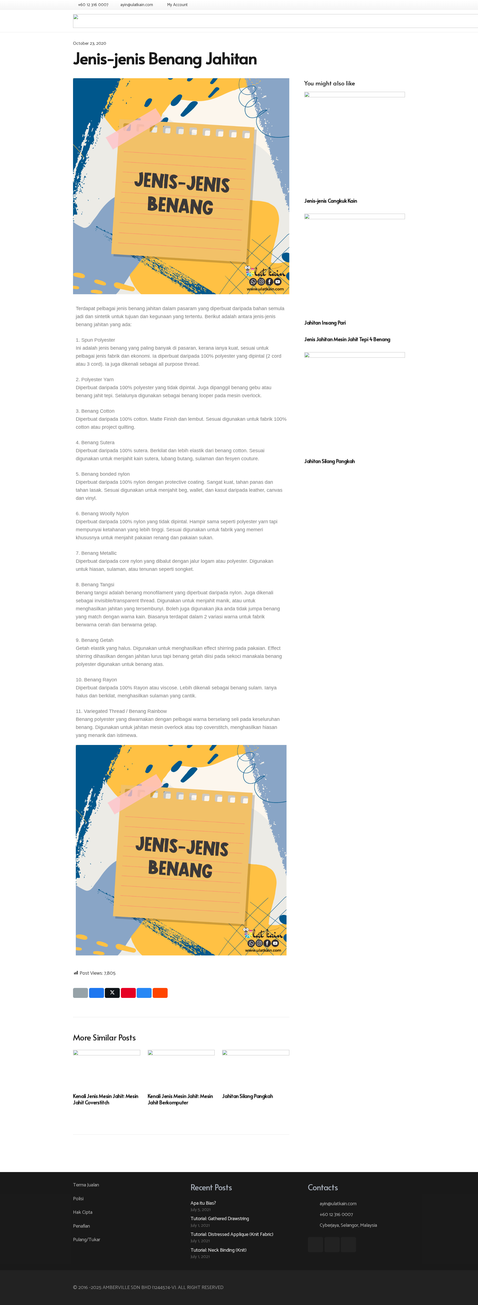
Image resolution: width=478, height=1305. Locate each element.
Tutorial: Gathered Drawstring (220, 1219)
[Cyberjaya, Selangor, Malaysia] (314, 1225)
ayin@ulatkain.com (338, 1204)
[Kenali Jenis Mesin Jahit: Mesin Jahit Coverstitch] (106, 1068)
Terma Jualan (86, 1185)
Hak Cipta (82, 1212)
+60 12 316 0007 (336, 1214)
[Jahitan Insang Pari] (354, 264)
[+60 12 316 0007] (314, 1215)
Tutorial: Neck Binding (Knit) (218, 1250)
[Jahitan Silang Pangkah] (354, 402)
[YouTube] (390, 5)
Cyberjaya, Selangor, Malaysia (348, 1225)
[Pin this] (128, 993)
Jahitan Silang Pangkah (329, 460)
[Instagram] (400, 5)
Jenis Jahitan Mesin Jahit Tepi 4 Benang (347, 339)
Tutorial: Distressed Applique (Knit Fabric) (232, 1234)
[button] (176, 5)
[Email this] (80, 993)
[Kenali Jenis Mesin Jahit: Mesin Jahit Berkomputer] (181, 1068)
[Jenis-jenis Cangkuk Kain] (354, 142)
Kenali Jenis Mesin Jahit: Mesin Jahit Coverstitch (105, 1099)
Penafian (81, 1226)
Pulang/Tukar (86, 1240)
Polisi (78, 1199)
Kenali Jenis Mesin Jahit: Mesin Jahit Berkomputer (180, 1099)
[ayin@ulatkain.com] (314, 1204)
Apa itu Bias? (203, 1203)
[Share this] (96, 993)
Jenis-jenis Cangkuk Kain (330, 200)
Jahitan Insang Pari (324, 322)
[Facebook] (380, 5)
